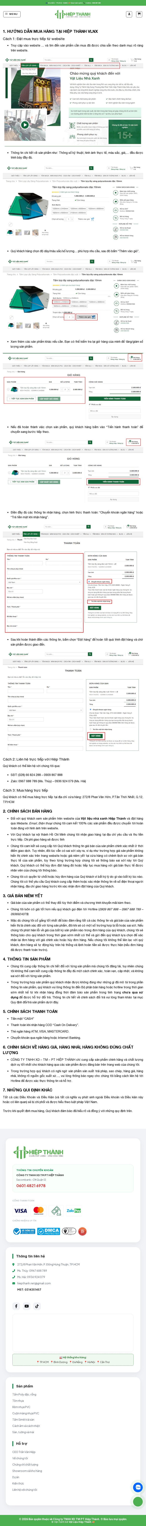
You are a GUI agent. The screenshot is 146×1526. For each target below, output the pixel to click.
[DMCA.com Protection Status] (48, 1231)
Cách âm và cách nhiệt (26, 1425)
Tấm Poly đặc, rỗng (24, 1394)
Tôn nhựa (18, 1400)
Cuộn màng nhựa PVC (25, 1413)
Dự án (15, 1477)
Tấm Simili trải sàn (23, 1419)
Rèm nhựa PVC (21, 1407)
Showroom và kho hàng (27, 1470)
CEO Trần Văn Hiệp (24, 1452)
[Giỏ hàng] (139, 14)
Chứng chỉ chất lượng (25, 1464)
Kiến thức (18, 1483)
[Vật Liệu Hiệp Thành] (73, 14)
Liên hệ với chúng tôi (24, 1489)
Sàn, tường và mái (23, 1432)
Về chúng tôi (20, 1458)
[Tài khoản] (129, 14)
